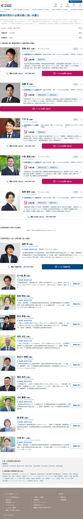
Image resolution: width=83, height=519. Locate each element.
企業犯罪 (24, 476)
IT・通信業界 (6, 478)
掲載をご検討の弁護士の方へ (43, 507)
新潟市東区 (13, 466)
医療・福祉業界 (74, 476)
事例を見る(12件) (42, 167)
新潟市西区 (27, 54)
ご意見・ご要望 (39, 497)
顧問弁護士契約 (7, 474)
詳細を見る (77, 284)
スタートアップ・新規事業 (25, 481)
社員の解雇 (49, 474)
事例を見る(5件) (42, 94)
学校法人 (66, 476)
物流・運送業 (26, 478)
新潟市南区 (45, 466)
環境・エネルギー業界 (67, 478)
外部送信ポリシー (39, 505)
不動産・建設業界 (36, 478)
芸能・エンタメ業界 (16, 478)
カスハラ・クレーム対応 (34, 476)
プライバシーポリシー (41, 502)
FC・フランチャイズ (47, 476)
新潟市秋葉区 (37, 466)
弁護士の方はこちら (75, 1)
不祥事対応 (65, 474)
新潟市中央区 (33, 249)
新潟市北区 (6, 466)
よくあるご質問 (10, 507)
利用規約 (36, 500)
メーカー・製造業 (55, 478)
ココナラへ (6, 1)
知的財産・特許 (7, 476)
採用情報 (63, 500)
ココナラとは (10, 505)
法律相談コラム (10, 502)
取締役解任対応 (57, 474)
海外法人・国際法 (38, 481)
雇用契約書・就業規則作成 (37, 474)
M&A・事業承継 (73, 474)
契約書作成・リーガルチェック (20, 474)
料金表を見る (41, 59)
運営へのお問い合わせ (13, 510)
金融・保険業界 (58, 476)
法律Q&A (8, 500)
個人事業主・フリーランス (10, 481)
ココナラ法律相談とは (13, 497)
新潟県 (26, 249)
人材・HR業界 (45, 478)
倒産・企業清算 (16, 476)
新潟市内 (5, 463)
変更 (80, 28)
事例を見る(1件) (42, 202)
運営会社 (63, 497)
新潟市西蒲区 (59, 466)
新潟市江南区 (28, 466)
